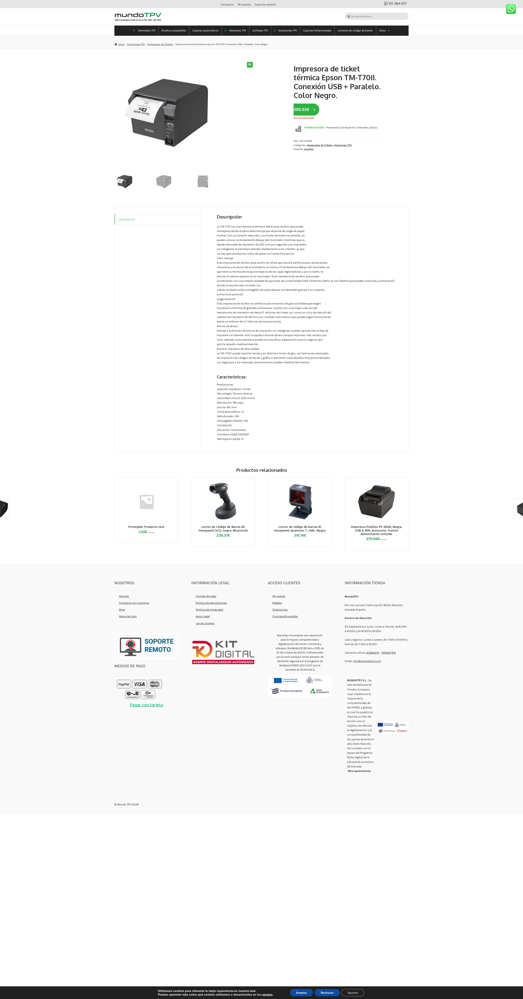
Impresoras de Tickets (160, 44)
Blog (122, 609)
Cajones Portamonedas (317, 30)
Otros (382, 30)
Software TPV (260, 30)
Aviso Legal (203, 616)
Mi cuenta (244, 4)
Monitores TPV (237, 30)
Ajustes (348, 993)
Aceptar (298, 993)
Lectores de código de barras (355, 30)
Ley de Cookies (205, 623)
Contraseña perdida (285, 616)
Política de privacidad (209, 609)
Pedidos (277, 602)
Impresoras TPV (287, 30)
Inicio (121, 44)
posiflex (309, 149)
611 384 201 (398, 3)
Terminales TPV (146, 30)
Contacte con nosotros (134, 602)
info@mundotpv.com (367, 661)
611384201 (373, 652)
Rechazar (323, 993)
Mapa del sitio (128, 616)
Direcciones (280, 609)
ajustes (264, 994)
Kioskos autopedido (174, 30)
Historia (124, 596)
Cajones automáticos (205, 30)
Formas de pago (206, 596)
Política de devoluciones (211, 602)
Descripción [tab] (127, 219)
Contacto (227, 4)
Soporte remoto (265, 4)
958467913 (389, 652)
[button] (250, 64)
